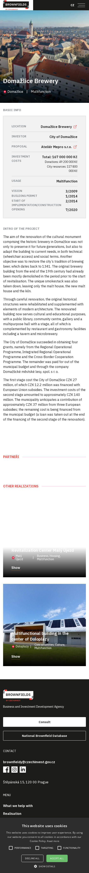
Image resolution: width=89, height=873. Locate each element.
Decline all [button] (32, 858)
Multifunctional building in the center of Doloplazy (40, 636)
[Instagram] (14, 769)
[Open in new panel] (75, 126)
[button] (44, 866)
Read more (53, 841)
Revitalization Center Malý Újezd (42, 550)
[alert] (44, 845)
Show (15, 568)
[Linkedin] (23, 769)
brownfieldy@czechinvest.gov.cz (29, 762)
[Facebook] (6, 769)
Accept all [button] (57, 858)
